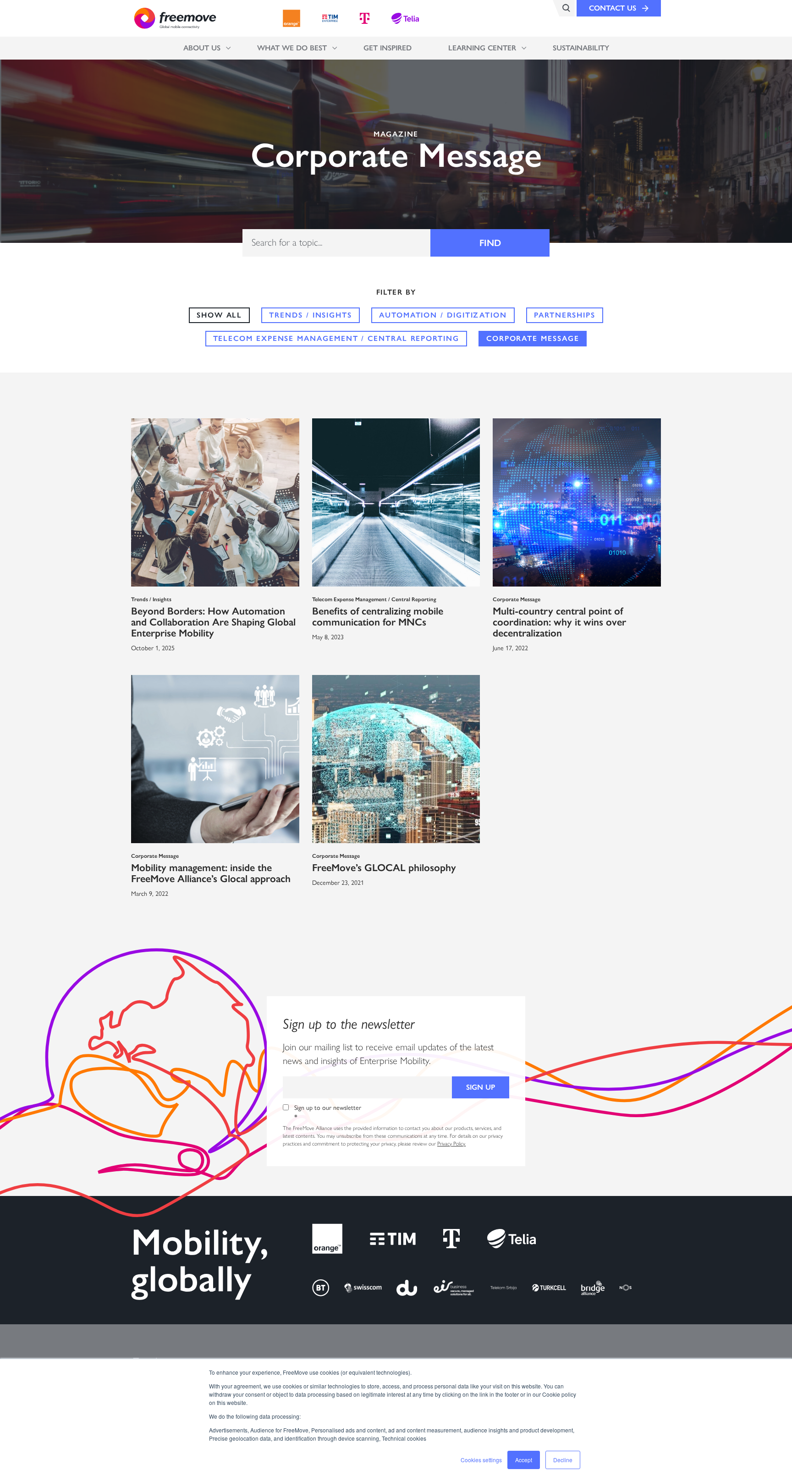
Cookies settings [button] (481, 1460)
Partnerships (564, 315)
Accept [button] (523, 1460)
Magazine (396, 134)
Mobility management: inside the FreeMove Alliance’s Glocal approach (211, 873)
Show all (219, 315)
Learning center (482, 48)
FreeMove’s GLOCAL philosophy (384, 867)
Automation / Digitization (443, 315)
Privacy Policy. (451, 1144)
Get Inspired (387, 48)
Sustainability (581, 48)
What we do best (292, 48)
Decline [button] (562, 1460)
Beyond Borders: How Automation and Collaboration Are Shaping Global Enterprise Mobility (213, 622)
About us (201, 48)
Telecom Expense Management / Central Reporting (336, 338)
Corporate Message (532, 338)
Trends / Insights (310, 315)
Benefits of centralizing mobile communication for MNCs (377, 616)
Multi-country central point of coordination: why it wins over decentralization (559, 622)
